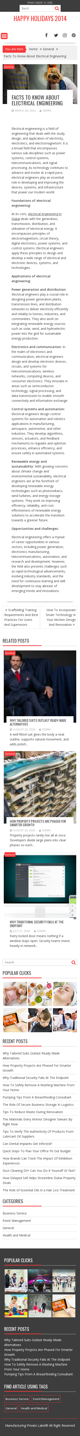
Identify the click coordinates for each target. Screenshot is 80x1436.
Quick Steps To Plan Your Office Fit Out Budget (37, 1151)
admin (46, 110)
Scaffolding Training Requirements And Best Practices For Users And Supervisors (21, 617)
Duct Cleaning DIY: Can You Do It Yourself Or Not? (39, 1170)
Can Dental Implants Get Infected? (27, 1144)
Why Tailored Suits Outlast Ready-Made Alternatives (38, 722)
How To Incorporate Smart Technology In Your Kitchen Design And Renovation (61, 617)
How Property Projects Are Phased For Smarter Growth (38, 823)
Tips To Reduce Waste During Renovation (33, 1112)
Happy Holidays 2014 (40, 18)
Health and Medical (16, 1235)
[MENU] (4, 36)
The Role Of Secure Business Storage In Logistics (38, 1104)
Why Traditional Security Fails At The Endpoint (37, 923)
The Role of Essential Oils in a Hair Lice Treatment (39, 1190)
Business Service (15, 1213)
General (9, 66)
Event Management (17, 1220)
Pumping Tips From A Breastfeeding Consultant (37, 1097)
